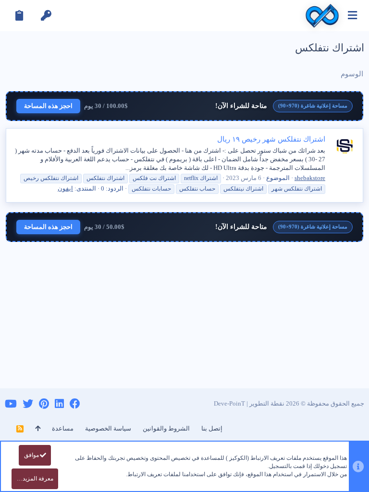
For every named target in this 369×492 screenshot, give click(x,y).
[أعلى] (37, 429)
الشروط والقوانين (166, 428)
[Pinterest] (44, 403)
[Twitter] (28, 403)
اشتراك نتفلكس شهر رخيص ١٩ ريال (271, 139)
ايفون (65, 188)
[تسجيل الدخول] (46, 15)
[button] (352, 15)
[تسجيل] (19, 15)
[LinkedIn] (59, 403)
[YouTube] (11, 403)
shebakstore (310, 177)
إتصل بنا (211, 428)
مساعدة (63, 428)
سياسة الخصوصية (108, 428)
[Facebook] (75, 403)
